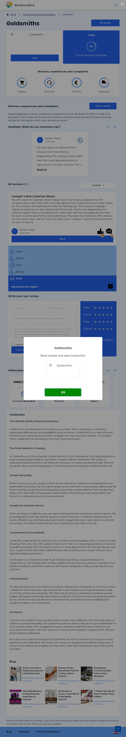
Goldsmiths (63, 348)
